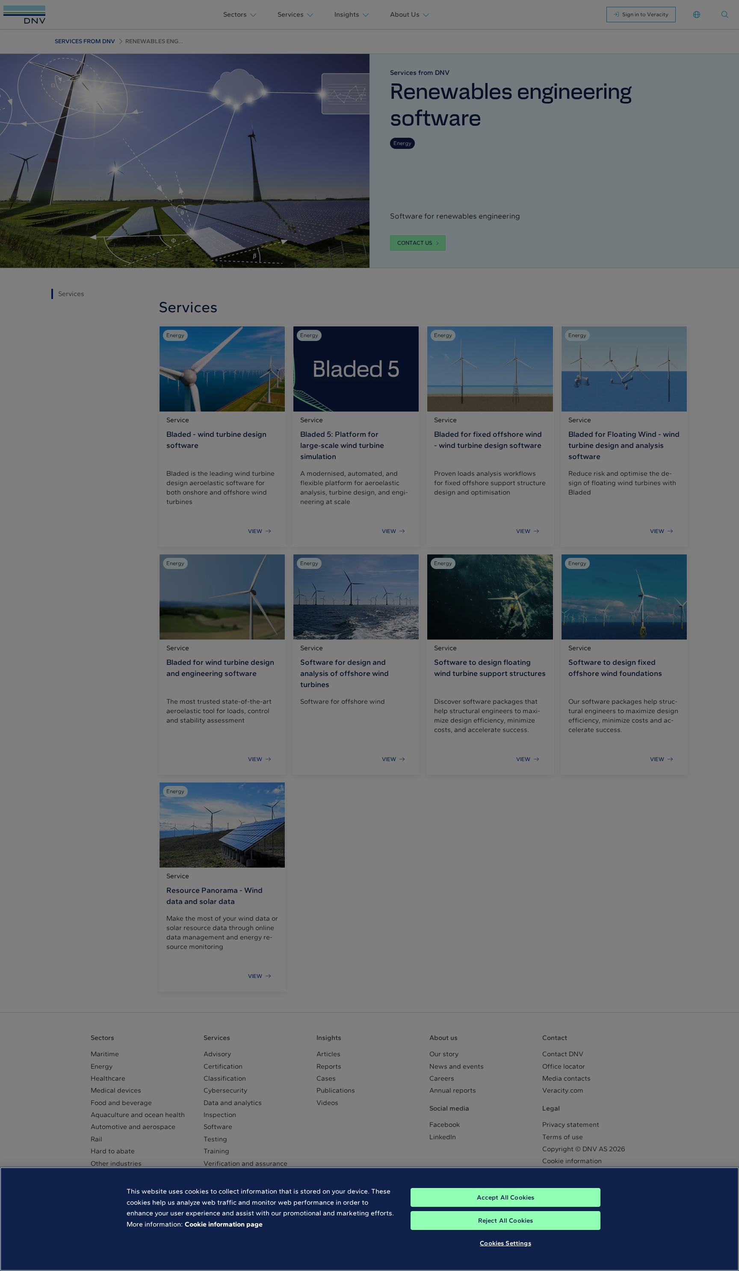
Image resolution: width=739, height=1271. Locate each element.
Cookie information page (224, 1224)
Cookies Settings (505, 1243)
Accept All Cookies (506, 1197)
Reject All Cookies (505, 1220)
